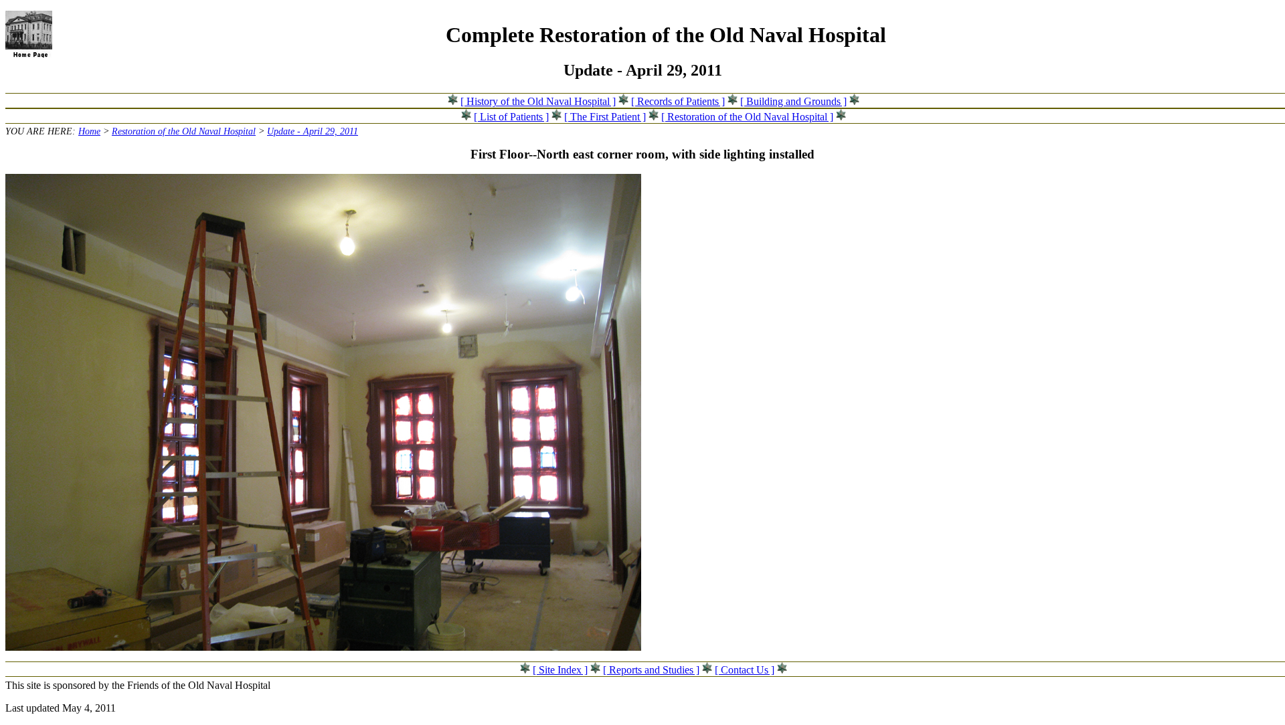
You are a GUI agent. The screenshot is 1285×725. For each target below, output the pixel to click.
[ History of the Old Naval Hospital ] (538, 101)
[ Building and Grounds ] (793, 101)
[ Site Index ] (560, 670)
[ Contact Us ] (744, 670)
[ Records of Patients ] (678, 101)
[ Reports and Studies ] (651, 670)
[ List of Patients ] (511, 116)
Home (89, 131)
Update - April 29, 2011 (312, 131)
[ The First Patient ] (605, 116)
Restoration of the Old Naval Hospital (184, 131)
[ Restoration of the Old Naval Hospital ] (747, 116)
